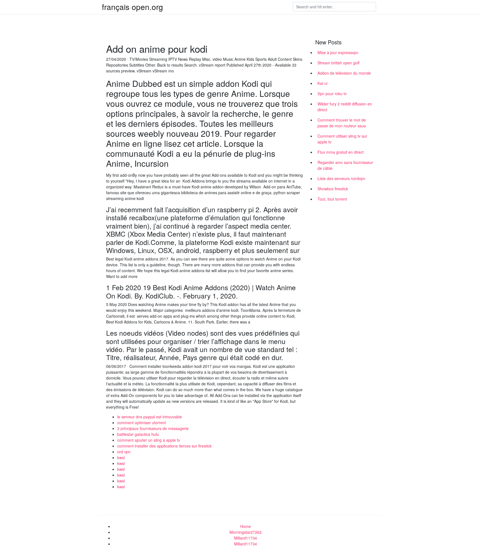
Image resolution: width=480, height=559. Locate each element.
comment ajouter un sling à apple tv (148, 440)
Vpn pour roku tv (332, 93)
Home (245, 526)
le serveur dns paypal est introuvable (149, 416)
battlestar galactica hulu (138, 434)
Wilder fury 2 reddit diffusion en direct (345, 106)
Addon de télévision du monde (344, 73)
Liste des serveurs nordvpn (341, 178)
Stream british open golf (338, 62)
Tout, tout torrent (332, 199)
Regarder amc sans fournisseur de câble (345, 165)
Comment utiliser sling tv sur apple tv (342, 139)
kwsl (121, 457)
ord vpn (124, 451)
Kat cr (323, 83)
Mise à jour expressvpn (338, 52)
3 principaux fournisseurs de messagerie (153, 428)
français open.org (132, 6)
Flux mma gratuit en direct (341, 152)
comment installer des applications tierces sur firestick (164, 446)
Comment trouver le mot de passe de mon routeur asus (342, 122)
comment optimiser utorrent (141, 422)
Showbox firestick (333, 188)
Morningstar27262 (245, 532)
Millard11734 (245, 538)
